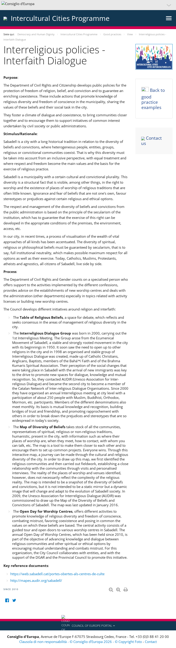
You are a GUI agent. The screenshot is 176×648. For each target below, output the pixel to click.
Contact (151, 641)
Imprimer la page (126, 588)
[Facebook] (7, 600)
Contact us (151, 140)
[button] (88, 5)
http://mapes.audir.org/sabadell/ (36, 580)
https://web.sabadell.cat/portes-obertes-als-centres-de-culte (57, 574)
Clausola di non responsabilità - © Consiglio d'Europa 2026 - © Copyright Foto (81, 641)
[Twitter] (14, 600)
